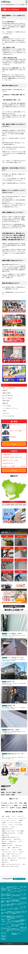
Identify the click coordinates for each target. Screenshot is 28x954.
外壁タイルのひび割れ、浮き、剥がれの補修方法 (16, 917)
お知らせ (9, 921)
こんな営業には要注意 (16, 889)
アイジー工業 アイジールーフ (23, 894)
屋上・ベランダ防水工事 (7, 398)
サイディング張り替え (7, 405)
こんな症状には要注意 (16, 892)
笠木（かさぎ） (15, 856)
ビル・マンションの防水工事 (8, 416)
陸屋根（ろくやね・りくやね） (8, 831)
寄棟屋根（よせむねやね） (7, 843)
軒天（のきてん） (18, 839)
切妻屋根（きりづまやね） (7, 845)
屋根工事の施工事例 (9, 895)
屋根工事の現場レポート (9, 901)
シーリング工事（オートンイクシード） (10, 408)
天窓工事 (4, 410)
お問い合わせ (9, 923)
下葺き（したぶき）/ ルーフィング (14, 853)
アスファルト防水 (18, 824)
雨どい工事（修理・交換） (8, 395)
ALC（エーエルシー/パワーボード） (9, 820)
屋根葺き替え (5, 390)
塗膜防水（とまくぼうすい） (8, 828)
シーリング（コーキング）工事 (14, 822)
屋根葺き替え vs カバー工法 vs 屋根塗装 (16, 929)
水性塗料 (4, 822)
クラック (14, 816)
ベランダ (10, 824)
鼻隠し (9, 847)
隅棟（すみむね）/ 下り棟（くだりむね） (10, 866)
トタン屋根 (20, 833)
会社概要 (8, 919)
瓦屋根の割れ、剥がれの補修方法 (16, 934)
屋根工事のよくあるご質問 (9, 930)
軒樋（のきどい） (16, 847)
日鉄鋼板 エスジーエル (23, 924)
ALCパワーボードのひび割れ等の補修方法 (16, 895)
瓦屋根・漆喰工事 (6, 400)
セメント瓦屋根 (20, 831)
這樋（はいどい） (5, 862)
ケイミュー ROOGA (22, 916)
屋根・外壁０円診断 (9, 887)
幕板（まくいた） (14, 860)
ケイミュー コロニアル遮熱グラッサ (23, 912)
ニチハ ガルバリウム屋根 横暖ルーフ (23, 898)
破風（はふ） (5, 841)
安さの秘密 (9, 908)
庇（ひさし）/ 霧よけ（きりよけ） (9, 858)
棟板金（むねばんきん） (7, 839)
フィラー (4, 818)
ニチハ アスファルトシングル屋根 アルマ (23, 903)
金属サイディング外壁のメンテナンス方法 (16, 904)
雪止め (3, 853)
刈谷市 (2, 795)
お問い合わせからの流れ (4, 936)
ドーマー (4, 847)
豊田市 (14, 792)
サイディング (23, 818)
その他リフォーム (6, 413)
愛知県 (3, 789)
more (15, 444)
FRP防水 (20, 849)
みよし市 (8, 792)
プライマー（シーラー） (13, 818)
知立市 (8, 795)
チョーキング (20, 816)
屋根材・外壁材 (23, 887)
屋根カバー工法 (5, 835)
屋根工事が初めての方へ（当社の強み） (4, 890)
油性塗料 (21, 820)
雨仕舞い (8, 816)
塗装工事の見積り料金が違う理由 (9, 917)
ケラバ (20, 841)
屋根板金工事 (5, 403)
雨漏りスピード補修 (9, 890)
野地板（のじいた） (6, 856)
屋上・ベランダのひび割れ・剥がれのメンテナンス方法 (16, 925)
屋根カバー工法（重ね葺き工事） (9, 387)
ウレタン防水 (5, 826)
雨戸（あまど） (5, 860)
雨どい (24, 864)
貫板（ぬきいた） (13, 841)
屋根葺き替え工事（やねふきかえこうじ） (11, 837)
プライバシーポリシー (9, 927)
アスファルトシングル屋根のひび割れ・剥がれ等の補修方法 (16, 900)
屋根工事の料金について (9, 905)
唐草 (3, 816)
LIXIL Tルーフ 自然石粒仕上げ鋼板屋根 (23, 920)
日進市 (19, 792)
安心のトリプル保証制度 (4, 939)
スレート (15, 851)
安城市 (13, 795)
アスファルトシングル (6, 851)
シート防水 (12, 826)
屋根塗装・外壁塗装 (6, 393)
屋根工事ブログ (15, 887)
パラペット (14, 849)
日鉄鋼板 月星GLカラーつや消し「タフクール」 (23, 928)
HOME (2, 887)
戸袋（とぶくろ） (22, 858)
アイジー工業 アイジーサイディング (23, 907)
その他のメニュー (23, 931)
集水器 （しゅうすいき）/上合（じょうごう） (11, 864)
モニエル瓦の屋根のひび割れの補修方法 (16, 921)
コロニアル (21, 851)
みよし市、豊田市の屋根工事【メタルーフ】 (10, 943)
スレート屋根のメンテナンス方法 (16, 909)
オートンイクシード (9, 893)
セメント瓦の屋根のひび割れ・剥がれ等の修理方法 (16, 912)
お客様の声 (9, 898)
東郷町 (2, 792)
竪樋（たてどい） (5, 849)
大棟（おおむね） (19, 845)
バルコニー (4, 824)
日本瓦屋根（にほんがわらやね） (9, 833)
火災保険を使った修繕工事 (9, 912)
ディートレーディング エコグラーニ (23, 890)
